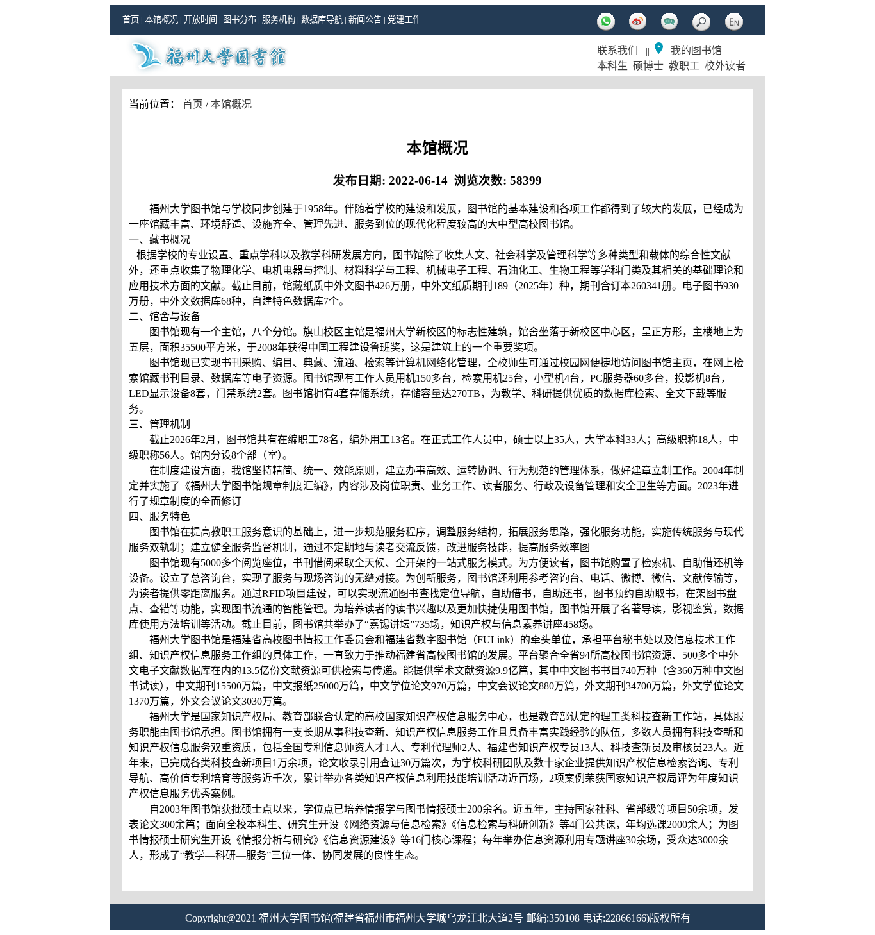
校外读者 (725, 65)
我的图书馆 (696, 50)
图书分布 (239, 19)
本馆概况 (161, 19)
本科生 (612, 65)
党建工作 (404, 19)
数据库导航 (322, 19)
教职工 (684, 65)
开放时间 (200, 19)
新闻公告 (365, 19)
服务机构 (278, 19)
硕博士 (648, 65)
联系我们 (617, 50)
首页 (130, 19)
